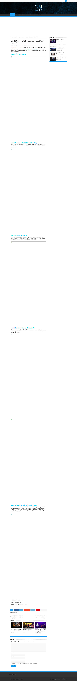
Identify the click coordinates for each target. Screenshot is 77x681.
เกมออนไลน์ (15, 37)
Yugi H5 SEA (14, 612)
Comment (13, 643)
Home (12, 37)
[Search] (66, 1)
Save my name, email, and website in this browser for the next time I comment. (25, 663)
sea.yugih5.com (18, 47)
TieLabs (65, 679)
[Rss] (59, 1)
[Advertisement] (38, 26)
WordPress (57, 679)
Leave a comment (27, 45)
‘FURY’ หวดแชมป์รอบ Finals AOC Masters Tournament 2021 (28, 630)
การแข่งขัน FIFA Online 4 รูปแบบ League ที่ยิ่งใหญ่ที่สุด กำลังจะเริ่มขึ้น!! (40, 631)
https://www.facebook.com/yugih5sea (20, 604)
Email (12, 656)
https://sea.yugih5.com (18, 602)
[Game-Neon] (38, 7)
